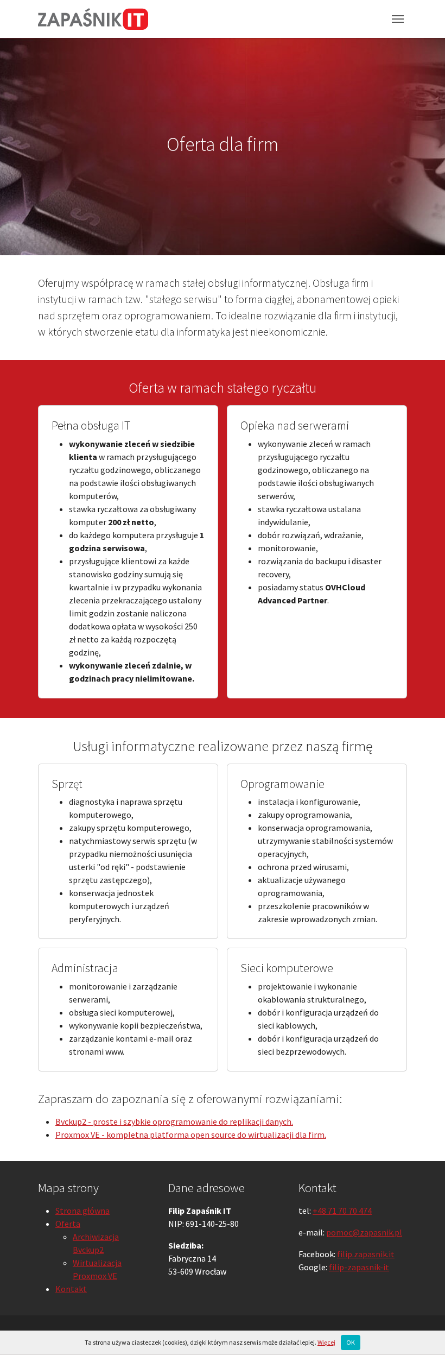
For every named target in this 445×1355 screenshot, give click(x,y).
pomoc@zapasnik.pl (364, 1232)
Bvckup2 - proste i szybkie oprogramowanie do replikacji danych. (174, 1121)
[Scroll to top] (421, 1331)
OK (350, 1342)
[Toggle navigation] (398, 19)
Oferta (67, 1223)
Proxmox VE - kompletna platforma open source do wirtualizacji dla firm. (190, 1134)
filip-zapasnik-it (359, 1267)
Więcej (326, 1342)
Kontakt (71, 1288)
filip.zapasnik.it (366, 1254)
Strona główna (82, 1210)
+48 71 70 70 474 (342, 1210)
